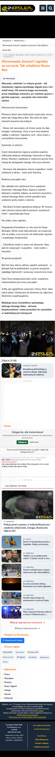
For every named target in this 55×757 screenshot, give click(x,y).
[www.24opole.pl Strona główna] (17, 10)
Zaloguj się (22, 442)
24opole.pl (6, 41)
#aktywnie (44, 657)
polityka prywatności (30, 715)
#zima (5, 662)
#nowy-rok (33, 652)
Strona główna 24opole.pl (41, 725)
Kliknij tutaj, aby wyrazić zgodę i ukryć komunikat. (27, 717)
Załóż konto (34, 442)
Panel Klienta (41, 736)
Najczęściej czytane (16, 486)
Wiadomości (19, 41)
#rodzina (33, 657)
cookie (40, 711)
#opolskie (7, 652)
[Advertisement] (27, 403)
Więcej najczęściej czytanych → (27, 622)
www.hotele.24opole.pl (42, 729)
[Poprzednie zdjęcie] (3, 339)
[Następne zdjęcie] (52, 339)
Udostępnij (10, 79)
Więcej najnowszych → (27, 628)
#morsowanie (8, 657)
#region (21, 657)
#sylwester (20, 652)
